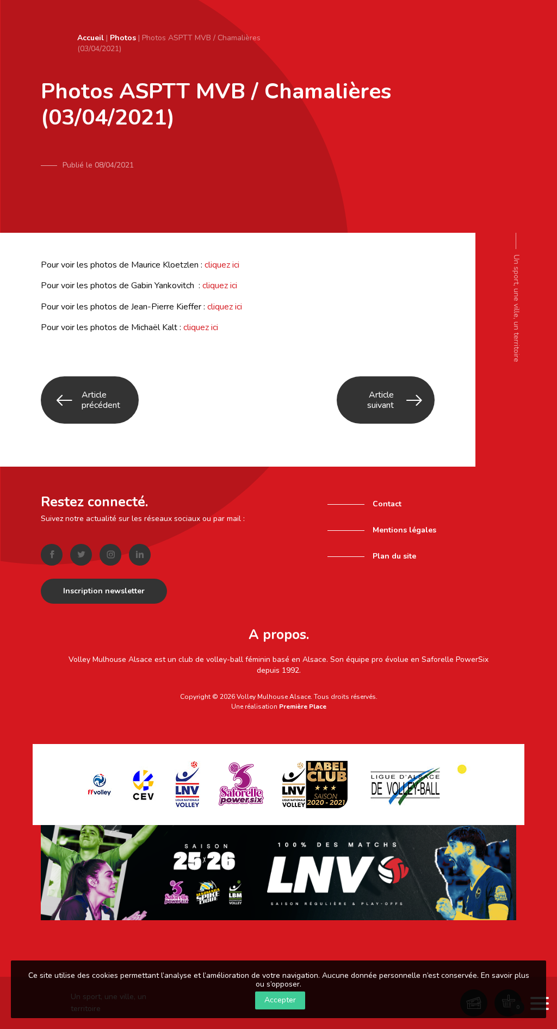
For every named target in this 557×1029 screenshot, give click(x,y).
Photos (123, 38)
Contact (387, 504)
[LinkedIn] (140, 555)
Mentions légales (404, 530)
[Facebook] (52, 555)
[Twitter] (81, 555)
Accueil (90, 38)
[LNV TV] (278, 872)
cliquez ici (222, 265)
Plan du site (394, 556)
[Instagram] (110, 555)
